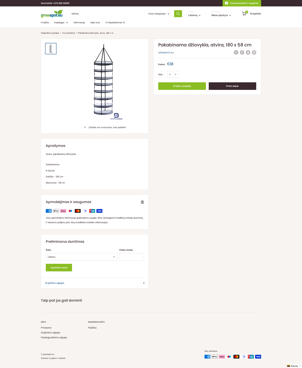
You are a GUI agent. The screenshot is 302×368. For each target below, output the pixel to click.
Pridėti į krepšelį (182, 86)
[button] (294, 366)
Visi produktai (68, 33)
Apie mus (95, 22)
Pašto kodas (126, 250)
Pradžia (45, 22)
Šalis (48, 250)
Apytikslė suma (58, 267)
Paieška (92, 327)
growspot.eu (166, 52)
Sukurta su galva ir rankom (53, 358)
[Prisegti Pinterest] (242, 52)
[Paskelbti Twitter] (248, 52)
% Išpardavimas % (115, 22)
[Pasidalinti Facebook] (236, 52)
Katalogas (59, 22)
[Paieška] (178, 13)
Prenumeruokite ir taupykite (244, 3)
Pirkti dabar (232, 86)
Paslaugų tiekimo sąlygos (54, 337)
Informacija (79, 22)
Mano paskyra (220, 15)
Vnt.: (160, 74)
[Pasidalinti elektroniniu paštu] (254, 52)
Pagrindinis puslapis (50, 33)
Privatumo (46, 327)
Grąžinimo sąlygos (54, 283)
